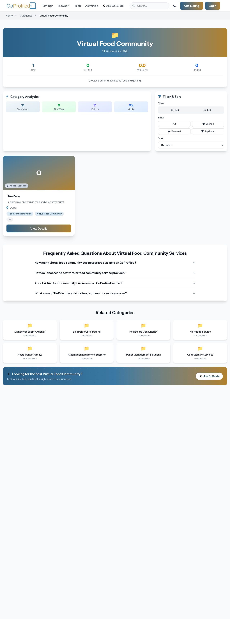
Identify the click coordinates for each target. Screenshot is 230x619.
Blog (78, 6)
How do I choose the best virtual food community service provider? (79, 273)
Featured (176, 131)
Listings (48, 6)
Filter (161, 117)
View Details (38, 228)
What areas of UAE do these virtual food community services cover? (80, 293)
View (161, 103)
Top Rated (209, 131)
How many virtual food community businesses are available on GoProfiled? (85, 262)
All (174, 123)
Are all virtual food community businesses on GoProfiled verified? (78, 283)
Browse (62, 6)
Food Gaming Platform (20, 213)
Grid (176, 110)
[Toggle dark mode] (175, 6)
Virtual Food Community (49, 213)
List (209, 110)
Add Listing (191, 6)
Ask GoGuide (115, 6)
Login (212, 6)
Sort (160, 138)
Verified (209, 123)
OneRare (13, 196)
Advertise (91, 6)
